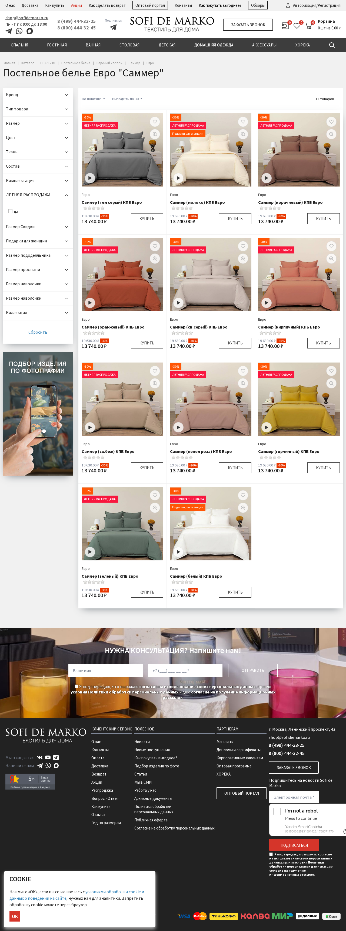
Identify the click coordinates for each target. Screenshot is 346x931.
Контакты (183, 5)
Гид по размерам (106, 822)
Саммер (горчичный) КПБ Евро (289, 451)
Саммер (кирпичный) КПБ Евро (289, 327)
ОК (15, 916)
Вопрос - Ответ (105, 798)
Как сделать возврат (107, 5)
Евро (86, 194)
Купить (146, 218)
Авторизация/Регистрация (317, 5)
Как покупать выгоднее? (220, 5)
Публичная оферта (151, 819)
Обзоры (258, 5)
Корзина (326, 21)
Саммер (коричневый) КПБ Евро (290, 202)
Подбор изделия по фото (156, 766)
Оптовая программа (234, 766)
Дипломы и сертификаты (239, 749)
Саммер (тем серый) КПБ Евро (112, 202)
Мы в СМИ (143, 782)
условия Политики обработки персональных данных (124, 692)
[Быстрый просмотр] (155, 134)
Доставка (30, 5)
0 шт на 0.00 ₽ (329, 28)
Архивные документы (153, 798)
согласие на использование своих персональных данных (197, 686)
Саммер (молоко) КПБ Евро (197, 202)
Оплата (97, 757)
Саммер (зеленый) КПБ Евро (110, 576)
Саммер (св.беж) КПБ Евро (108, 451)
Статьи (140, 774)
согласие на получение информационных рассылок (292, 872)
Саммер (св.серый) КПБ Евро (199, 327)
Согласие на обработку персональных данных (174, 828)
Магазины (225, 741)
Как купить (54, 5)
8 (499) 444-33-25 (76, 21)
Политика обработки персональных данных (153, 809)
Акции (76, 5)
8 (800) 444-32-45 (76, 28)
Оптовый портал (150, 5)
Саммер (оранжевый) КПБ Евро (113, 327)
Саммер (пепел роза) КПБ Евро (201, 451)
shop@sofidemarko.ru (26, 17)
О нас (10, 5)
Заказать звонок (248, 24)
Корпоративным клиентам (240, 757)
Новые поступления (152, 749)
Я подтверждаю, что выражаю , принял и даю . (173, 692)
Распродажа (102, 790)
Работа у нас (145, 790)
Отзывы (98, 814)
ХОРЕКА (224, 774)
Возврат (99, 774)
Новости (142, 741)
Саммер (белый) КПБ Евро (196, 576)
